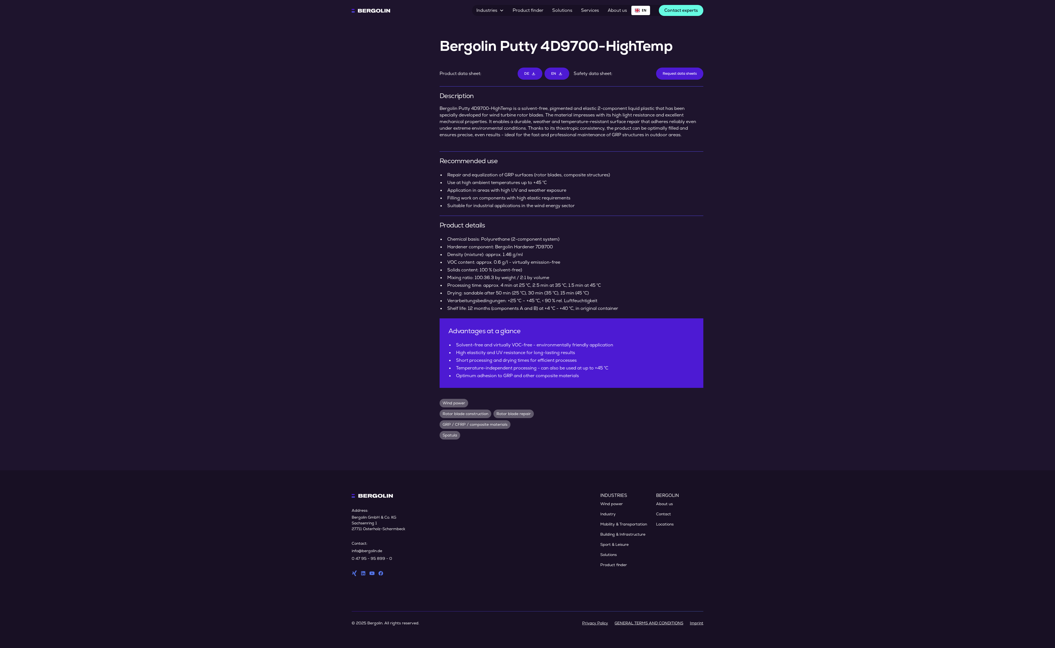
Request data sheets (680, 73)
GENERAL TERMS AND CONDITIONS (649, 623)
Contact (663, 513)
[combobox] (640, 10)
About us (617, 10)
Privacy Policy (595, 623)
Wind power (611, 503)
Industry (608, 513)
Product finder (528, 10)
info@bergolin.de (367, 550)
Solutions (562, 10)
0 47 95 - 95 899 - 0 (372, 558)
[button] (490, 10)
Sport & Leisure (614, 544)
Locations (665, 524)
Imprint (696, 623)
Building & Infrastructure (622, 534)
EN (644, 10)
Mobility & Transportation (623, 524)
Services (590, 10)
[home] (371, 10)
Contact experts (681, 10)
